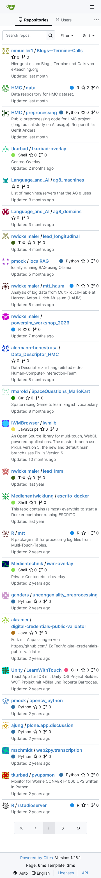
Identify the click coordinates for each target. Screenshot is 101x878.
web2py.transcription (59, 750)
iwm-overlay (60, 563)
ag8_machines (68, 180)
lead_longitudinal (61, 236)
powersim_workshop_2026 (40, 323)
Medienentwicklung (32, 496)
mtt (21, 533)
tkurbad (19, 148)
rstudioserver (32, 805)
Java (22, 632)
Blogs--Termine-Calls (60, 50)
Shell (22, 154)
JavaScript (28, 429)
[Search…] (50, 35)
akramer (20, 619)
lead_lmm (53, 471)
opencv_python (46, 700)
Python (72, 112)
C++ (75, 669)
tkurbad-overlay (49, 148)
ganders (20, 595)
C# (21, 397)
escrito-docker (73, 496)
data (30, 87)
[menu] (20, 873)
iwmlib (49, 423)
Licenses (66, 872)
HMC (16, 87)
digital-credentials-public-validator (48, 626)
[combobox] (67, 35)
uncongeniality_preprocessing (65, 595)
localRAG (39, 261)
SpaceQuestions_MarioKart (60, 391)
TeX (21, 242)
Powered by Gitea (36, 857)
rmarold (19, 391)
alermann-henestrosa (34, 347)
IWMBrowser (25, 423)
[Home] (11, 7)
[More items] (96, 20)
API (85, 872)
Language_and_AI (30, 180)
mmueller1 (22, 50)
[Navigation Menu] (92, 7)
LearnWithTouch (44, 670)
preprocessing (41, 112)
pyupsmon (43, 775)
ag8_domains (67, 211)
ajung (17, 725)
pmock (18, 261)
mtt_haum (53, 286)
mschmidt (22, 750)
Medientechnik (27, 563)
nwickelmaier (25, 236)
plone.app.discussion (50, 725)
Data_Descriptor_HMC (35, 354)
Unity (17, 670)
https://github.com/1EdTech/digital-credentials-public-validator (55, 648)
